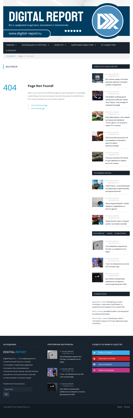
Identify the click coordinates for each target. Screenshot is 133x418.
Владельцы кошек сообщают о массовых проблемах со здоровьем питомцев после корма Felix (108, 304)
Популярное (98, 233)
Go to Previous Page (39, 105)
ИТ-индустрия (108, 45)
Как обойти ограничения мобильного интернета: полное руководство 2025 (116, 281)
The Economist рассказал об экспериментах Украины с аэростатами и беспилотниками (116, 142)
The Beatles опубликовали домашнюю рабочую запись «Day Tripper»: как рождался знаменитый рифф (116, 101)
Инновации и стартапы (34, 45)
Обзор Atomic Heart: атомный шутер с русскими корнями (117, 222)
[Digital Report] (66, 20)
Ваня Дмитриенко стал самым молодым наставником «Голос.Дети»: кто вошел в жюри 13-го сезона (117, 121)
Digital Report (113, 74)
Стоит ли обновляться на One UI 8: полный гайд (117, 265)
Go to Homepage (38, 108)
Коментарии (120, 233)
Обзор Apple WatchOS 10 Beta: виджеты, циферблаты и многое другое (117, 206)
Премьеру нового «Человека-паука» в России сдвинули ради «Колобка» (110, 321)
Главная (10, 45)
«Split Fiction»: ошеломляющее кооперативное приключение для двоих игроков (117, 188)
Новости (58, 45)
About (119, 407)
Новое (109, 233)
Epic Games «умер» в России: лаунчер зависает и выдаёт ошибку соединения (116, 82)
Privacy (127, 407)
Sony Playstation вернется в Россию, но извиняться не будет (116, 249)
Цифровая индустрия (82, 45)
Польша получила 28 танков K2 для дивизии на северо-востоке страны (116, 160)
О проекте (11, 50)
